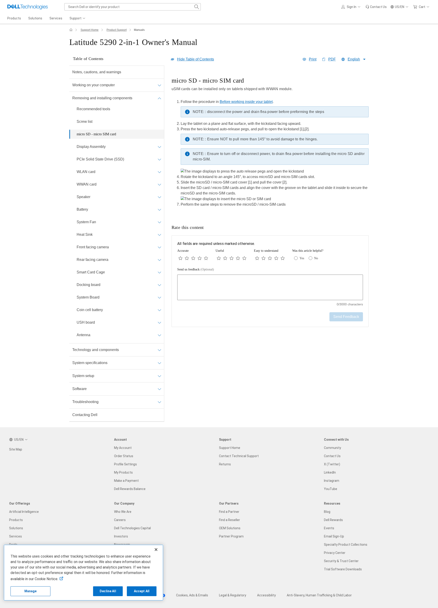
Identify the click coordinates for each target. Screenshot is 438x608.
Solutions (16, 528)
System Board (88, 297)
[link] (376, 6)
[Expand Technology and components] (159, 350)
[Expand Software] (159, 389)
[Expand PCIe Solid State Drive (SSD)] (159, 159)
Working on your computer (93, 85)
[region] (270, 143)
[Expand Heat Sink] (159, 234)
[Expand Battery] (159, 209)
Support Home (90, 29)
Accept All (141, 591)
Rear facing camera (92, 260)
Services (15, 536)
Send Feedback (346, 317)
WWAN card (86, 184)
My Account (123, 448)
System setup (83, 376)
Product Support (117, 29)
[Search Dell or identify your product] (196, 6)
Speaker (83, 197)
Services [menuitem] (56, 18)
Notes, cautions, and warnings (96, 72)
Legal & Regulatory (232, 595)
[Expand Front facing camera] (159, 247)
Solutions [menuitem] (35, 18)
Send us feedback (195, 269)
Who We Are (122, 512)
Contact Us (332, 456)
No (316, 258)
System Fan (86, 222)
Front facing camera (93, 247)
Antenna (83, 335)
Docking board (88, 285)
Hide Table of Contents (195, 59)
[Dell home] (71, 29)
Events (329, 528)
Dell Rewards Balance (130, 489)
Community (332, 448)
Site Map (15, 449)
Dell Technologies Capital (132, 528)
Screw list (84, 121)
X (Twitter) (332, 464)
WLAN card (86, 172)
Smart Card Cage (91, 272)
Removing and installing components (102, 98)
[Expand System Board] (159, 297)
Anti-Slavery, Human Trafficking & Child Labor (319, 595)
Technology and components (95, 350)
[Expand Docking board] (159, 285)
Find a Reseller (229, 520)
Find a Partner (229, 512)
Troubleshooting (85, 402)
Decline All (108, 591)
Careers (120, 520)
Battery (82, 209)
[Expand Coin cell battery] (159, 310)
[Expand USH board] (159, 322)
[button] (351, 6)
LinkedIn (330, 472)
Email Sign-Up (334, 536)
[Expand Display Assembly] (159, 146)
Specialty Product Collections (345, 544)
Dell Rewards (333, 520)
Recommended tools (93, 109)
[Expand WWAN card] (159, 184)
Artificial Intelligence (24, 512)
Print (312, 59)
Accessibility (266, 595)
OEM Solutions (229, 528)
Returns (225, 464)
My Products (123, 472)
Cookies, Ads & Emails (192, 595)
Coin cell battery (90, 310)
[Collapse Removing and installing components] (159, 98)
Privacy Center (334, 553)
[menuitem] (78, 18)
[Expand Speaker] (159, 197)
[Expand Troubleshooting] (159, 402)
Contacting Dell (84, 415)
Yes (302, 258)
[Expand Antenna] (159, 335)
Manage (30, 591)
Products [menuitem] (14, 18)
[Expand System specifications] (159, 363)
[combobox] (132, 6)
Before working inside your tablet (246, 102)
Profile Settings (125, 464)
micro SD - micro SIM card (96, 134)
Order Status (123, 456)
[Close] (156, 550)
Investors (121, 536)
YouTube (330, 489)
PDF (332, 59)
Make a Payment (126, 480)
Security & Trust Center (341, 561)
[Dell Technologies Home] (27, 6)
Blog (327, 512)
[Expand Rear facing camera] (159, 259)
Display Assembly (91, 147)
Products (16, 520)
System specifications (89, 363)
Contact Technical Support (239, 456)
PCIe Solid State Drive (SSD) (100, 159)
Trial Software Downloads (343, 569)
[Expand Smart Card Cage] (159, 272)
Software (79, 389)
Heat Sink (85, 234)
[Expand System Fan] (159, 222)
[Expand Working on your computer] (159, 85)
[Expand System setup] (159, 376)
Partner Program (231, 536)
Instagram (331, 480)
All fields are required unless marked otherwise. (216, 243)
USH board (86, 322)
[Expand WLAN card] (159, 172)
